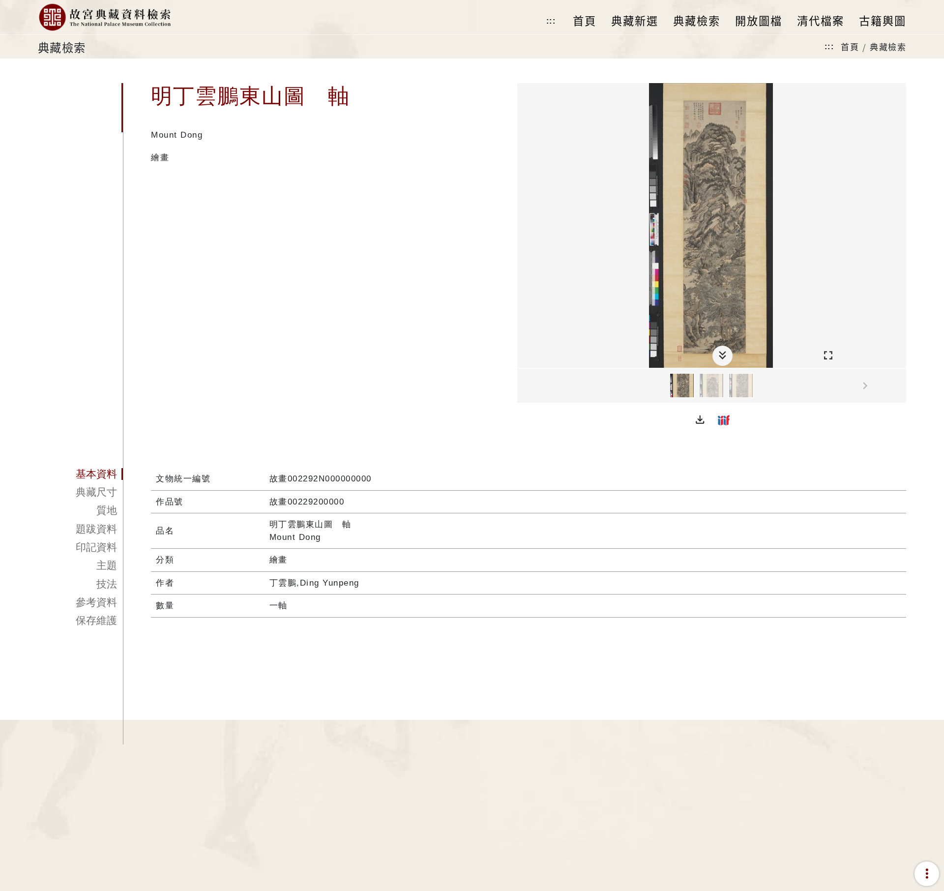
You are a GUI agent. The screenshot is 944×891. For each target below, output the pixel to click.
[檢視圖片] (682, 385)
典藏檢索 (888, 46)
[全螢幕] (828, 356)
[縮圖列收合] (722, 356)
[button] (700, 420)
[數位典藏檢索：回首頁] (104, 17)
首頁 (850, 46)
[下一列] (898, 386)
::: (551, 21)
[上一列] (524, 386)
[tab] (80, 474)
